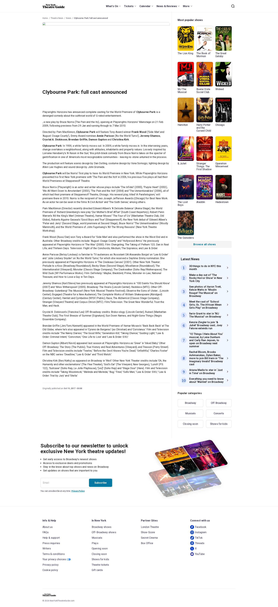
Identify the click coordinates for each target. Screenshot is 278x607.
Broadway (190, 403)
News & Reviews (167, 6)
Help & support (51, 537)
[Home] (53, 6)
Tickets (129, 6)
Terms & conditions (53, 554)
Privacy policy (50, 564)
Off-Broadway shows (104, 532)
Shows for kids (218, 423)
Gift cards (97, 570)
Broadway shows (101, 527)
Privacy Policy (78, 491)
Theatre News (57, 18)
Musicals (190, 413)
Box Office (147, 543)
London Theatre (150, 527)
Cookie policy (50, 570)
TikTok (199, 537)
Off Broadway (219, 403)
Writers (46, 548)
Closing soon (190, 423)
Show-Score (148, 532)
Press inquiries (51, 543)
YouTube (200, 554)
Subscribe (100, 482)
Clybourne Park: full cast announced (91, 18)
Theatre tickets (100, 564)
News (68, 18)
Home (45, 18)
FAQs (45, 532)
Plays (95, 543)
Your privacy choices (54, 559)
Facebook (200, 527)
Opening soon (100, 548)
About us (47, 527)
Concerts (219, 413)
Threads (199, 543)
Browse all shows (204, 244)
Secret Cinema (149, 537)
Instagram (200, 532)
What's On (112, 6)
